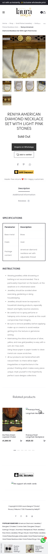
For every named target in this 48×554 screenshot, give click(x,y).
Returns (17, 509)
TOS (22, 509)
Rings (21, 533)
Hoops (12, 530)
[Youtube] (32, 516)
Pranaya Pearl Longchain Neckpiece (35, 436)
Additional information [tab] (24, 194)
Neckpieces (28, 530)
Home (4, 23)
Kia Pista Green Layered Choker (9, 436)
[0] (44, 12)
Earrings (5, 530)
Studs (26, 533)
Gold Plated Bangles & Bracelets (15, 536)
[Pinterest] (26, 516)
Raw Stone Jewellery (10, 533)
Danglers (31, 526)
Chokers (13, 526)
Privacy (11, 509)
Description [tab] (24, 188)
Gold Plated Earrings (36, 536)
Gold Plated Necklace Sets (12, 539)
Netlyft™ (37, 509)
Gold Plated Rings (30, 539)
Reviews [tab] (23, 200)
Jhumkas (19, 530)
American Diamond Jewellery (30, 523)
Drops (37, 526)
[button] (20, 441)
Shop (11, 23)
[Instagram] (21, 516)
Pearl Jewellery (38, 530)
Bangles (5, 526)
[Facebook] (15, 516)
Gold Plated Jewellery (24, 23)
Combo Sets (21, 526)
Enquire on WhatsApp (24, 147)
